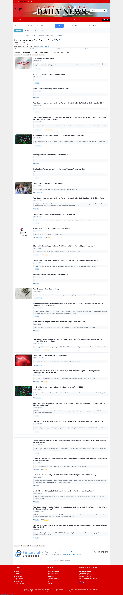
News (33, 35)
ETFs (35, 30)
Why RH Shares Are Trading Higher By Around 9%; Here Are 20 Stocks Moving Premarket (65, 260)
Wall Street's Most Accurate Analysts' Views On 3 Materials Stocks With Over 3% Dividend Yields (68, 103)
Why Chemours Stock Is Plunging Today (48, 183)
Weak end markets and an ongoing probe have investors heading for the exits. (56, 189)
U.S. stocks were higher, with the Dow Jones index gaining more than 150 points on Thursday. (61, 466)
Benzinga (37, 83)
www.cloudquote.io (70, 551)
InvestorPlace (38, 146)
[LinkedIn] (102, 553)
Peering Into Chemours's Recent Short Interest (50, 155)
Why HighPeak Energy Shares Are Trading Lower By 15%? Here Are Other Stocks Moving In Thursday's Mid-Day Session (69, 441)
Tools (42, 30)
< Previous (17, 55)
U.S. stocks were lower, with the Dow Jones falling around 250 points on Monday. (57, 251)
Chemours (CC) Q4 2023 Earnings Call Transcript (51, 228)
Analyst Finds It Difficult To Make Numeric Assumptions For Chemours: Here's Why (63, 491)
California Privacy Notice (45, 590)
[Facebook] (98, 553)
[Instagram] (106, 553)
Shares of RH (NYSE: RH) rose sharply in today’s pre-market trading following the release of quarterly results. (65, 266)
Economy (46, 519)
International (49, 35)
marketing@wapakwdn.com (90, 578)
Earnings (49, 237)
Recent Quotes (76, 26)
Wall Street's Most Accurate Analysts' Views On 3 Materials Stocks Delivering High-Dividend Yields (69, 198)
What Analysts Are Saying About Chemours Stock (52, 88)
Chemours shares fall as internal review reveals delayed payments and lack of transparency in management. (64, 327)
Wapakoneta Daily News (39, 589)
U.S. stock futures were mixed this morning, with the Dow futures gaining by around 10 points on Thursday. (64, 378)
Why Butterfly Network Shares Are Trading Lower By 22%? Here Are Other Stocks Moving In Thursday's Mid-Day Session (70, 526)
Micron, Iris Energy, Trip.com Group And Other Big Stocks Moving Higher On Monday (64, 246)
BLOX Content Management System (83, 589)
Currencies (41, 35)
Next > (43, 55)
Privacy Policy (66, 554)
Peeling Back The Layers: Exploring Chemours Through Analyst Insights (59, 169)
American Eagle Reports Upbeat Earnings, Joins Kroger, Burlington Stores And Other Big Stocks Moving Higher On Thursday (70, 459)
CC (58, 40)
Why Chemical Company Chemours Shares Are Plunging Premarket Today (60, 322)
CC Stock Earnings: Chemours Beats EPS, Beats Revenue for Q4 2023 (58, 387)
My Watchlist (90, 26)
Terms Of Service (76, 554)
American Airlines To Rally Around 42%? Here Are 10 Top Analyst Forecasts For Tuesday (65, 475)
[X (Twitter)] (94, 553)
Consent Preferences (7, 594)
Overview (27, 35)
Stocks (27, 30)
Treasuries (59, 35)
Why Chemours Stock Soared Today (47, 289)
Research (85, 48)
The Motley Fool (38, 192)
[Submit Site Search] (105, 10)
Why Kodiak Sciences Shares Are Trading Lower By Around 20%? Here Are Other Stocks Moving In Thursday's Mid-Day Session (68, 304)
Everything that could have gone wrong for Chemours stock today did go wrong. (57, 361)
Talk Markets (37, 68)
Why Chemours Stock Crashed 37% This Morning (51, 355)
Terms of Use (27, 590)
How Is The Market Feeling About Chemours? (50, 74)
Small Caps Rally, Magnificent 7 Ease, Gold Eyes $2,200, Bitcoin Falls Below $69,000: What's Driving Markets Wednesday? (69, 404)
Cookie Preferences (57, 590)
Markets (18, 30)
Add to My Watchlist (44, 46)
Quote (32, 48)
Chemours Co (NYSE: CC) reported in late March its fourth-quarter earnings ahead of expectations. (62, 220)
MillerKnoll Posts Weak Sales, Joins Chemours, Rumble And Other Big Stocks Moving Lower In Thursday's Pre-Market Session (66, 372)
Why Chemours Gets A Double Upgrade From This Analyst (54, 214)
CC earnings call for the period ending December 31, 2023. (51, 234)
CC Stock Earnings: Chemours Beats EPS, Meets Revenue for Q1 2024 (58, 135)
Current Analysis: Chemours (44, 58)
